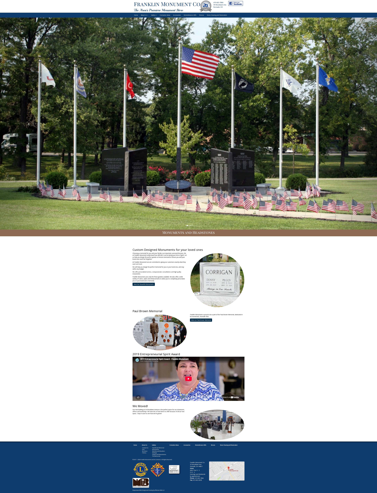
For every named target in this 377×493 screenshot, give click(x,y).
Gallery (154, 445)
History (144, 453)
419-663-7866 (218, 2)
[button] (28, 124)
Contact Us (145, 448)
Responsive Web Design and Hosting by (144, 490)
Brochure (144, 451)
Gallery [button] (153, 15)
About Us (144, 445)
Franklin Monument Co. (168, 3)
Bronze (201, 15)
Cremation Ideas (165, 15)
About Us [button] (144, 15)
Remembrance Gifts (190, 15)
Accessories (177, 15)
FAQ (143, 449)
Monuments (155, 449)
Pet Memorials (156, 456)
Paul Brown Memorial (158, 448)
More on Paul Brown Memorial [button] (201, 320)
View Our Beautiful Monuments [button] (144, 284)
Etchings (154, 453)
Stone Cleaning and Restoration (217, 15)
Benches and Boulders (158, 451)
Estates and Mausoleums (159, 454)
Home (136, 15)
